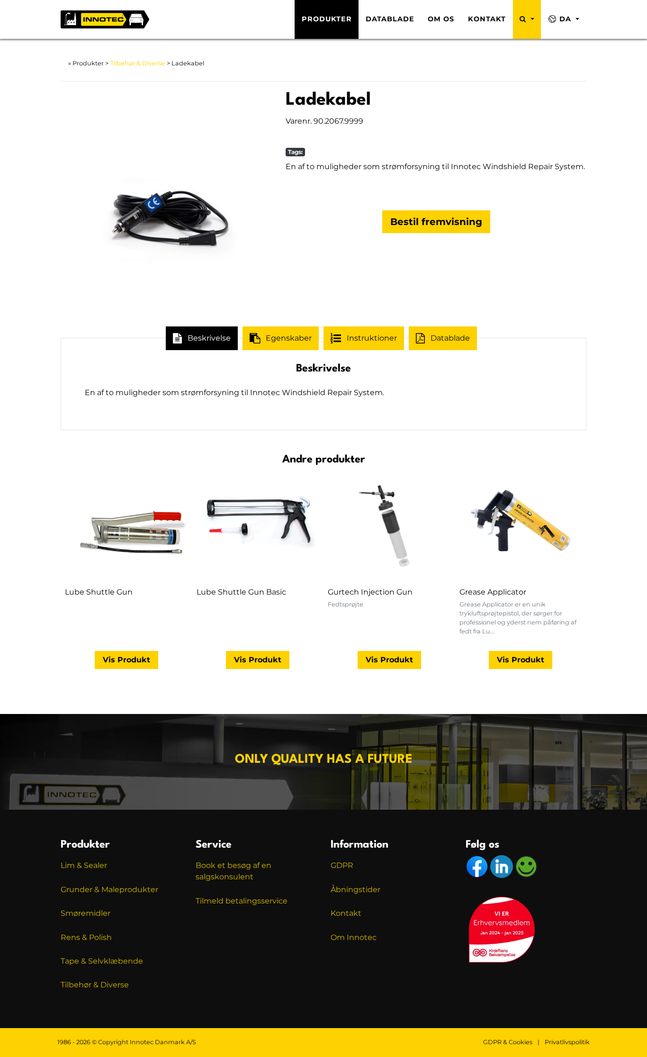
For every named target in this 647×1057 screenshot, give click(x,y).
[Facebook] (478, 866)
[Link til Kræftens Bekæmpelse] (501, 928)
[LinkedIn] (502, 866)
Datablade (390, 19)
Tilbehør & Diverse (137, 63)
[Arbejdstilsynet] (526, 866)
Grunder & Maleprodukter (109, 889)
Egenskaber (289, 338)
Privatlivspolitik (567, 1042)
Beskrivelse (209, 338)
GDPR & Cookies (507, 1042)
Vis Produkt (126, 659)
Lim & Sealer (84, 865)
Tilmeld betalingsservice (242, 900)
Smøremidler (85, 913)
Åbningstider (355, 889)
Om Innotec (354, 937)
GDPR (342, 865)
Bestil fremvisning (436, 221)
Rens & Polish (86, 937)
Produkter (327, 19)
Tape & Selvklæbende (102, 961)
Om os (441, 19)
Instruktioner (372, 338)
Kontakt (487, 19)
